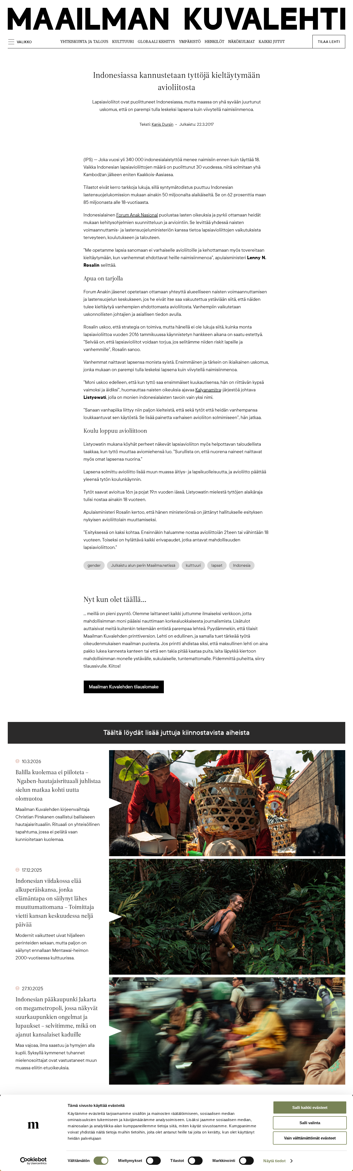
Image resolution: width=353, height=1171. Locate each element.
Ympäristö (190, 41)
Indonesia (241, 565)
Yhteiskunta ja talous (84, 41)
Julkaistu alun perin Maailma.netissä (143, 565)
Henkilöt (214, 41)
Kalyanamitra (208, 390)
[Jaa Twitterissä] (151, 147)
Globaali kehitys (156, 41)
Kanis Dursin (162, 124)
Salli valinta (310, 1123)
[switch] (153, 1161)
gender (94, 565)
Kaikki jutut (272, 41)
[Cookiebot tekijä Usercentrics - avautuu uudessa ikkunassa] (33, 1161)
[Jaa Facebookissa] (184, 147)
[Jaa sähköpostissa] (201, 147)
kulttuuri (193, 565)
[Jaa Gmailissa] (168, 147)
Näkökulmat (241, 41)
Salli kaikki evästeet (309, 1107)
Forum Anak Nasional (137, 215)
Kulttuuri (123, 41)
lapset (216, 565)
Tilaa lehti (329, 41)
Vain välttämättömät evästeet (310, 1138)
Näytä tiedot (274, 1161)
